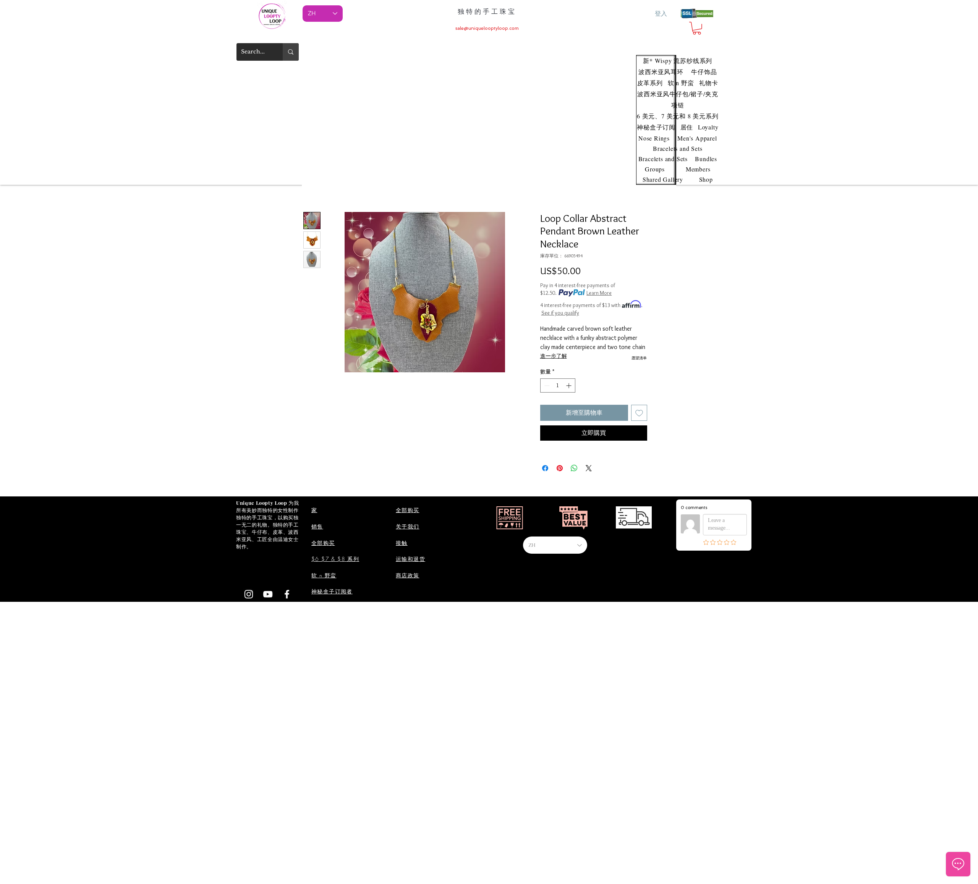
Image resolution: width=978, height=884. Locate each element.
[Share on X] (588, 468)
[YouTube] (268, 594)
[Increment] (569, 385)
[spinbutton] (558, 385)
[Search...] (291, 52)
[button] (696, 28)
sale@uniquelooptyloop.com (487, 28)
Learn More (599, 292)
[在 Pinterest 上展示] (559, 468)
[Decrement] (546, 385)
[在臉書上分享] (545, 468)
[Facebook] (287, 594)
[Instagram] (248, 594)
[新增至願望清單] (639, 413)
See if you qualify (560, 312)
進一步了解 (553, 355)
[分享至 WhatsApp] (574, 468)
